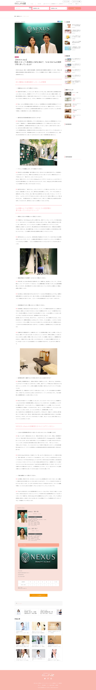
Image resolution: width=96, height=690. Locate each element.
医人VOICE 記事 (19, 603)
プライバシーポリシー (45, 683)
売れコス (39, 685)
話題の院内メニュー (62, 3)
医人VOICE (39, 3)
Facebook (48, 678)
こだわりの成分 (70, 3)
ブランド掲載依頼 (59, 683)
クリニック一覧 (66, 1)
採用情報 (56, 685)
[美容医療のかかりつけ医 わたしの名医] (48, 675)
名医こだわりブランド (47, 3)
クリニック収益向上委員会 (50, 685)
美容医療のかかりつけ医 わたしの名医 (47, 687)
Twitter (45, 678)
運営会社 (39, 683)
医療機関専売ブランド (54, 3)
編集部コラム (78, 3)
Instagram (51, 678)
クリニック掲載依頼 (53, 683)
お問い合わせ (36, 683)
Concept (32, 3)
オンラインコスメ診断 (76, 1)
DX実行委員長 (44, 685)
